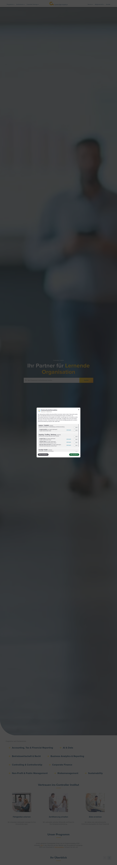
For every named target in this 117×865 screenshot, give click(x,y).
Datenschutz (49, 411)
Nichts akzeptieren (43, 454)
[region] (58, 438)
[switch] (75, 427)
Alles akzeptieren (74, 454)
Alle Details (69, 430)
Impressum (43, 411)
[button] (74, 427)
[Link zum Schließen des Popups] (78, 409)
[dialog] (58, 432)
